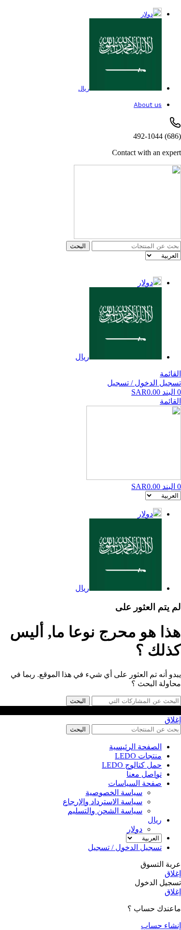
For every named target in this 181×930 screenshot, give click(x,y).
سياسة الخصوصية (113, 792)
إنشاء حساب (161, 925)
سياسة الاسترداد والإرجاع (102, 801)
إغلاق (173, 720)
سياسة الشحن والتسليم (105, 811)
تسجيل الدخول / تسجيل (125, 847)
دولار (134, 829)
